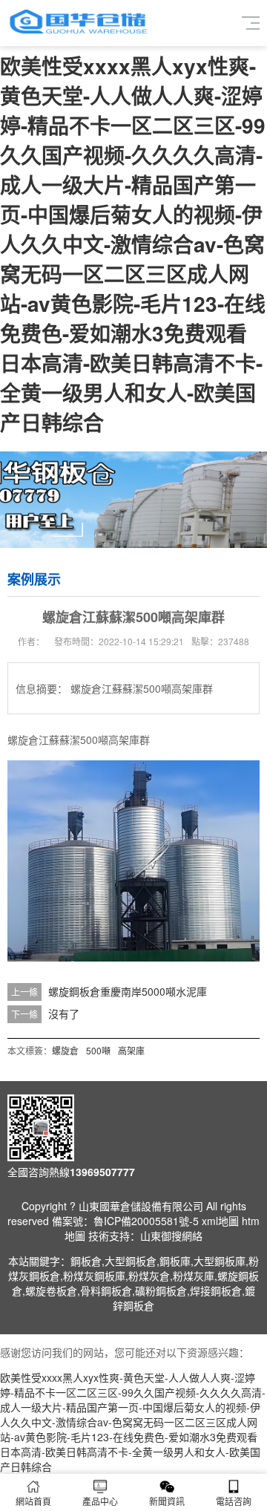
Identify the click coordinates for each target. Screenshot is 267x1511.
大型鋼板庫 (219, 1260)
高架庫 (131, 1050)
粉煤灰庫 (193, 1275)
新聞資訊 (167, 1501)
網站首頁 (33, 1501)
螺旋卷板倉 (51, 1290)
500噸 (98, 1050)
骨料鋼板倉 (106, 1290)
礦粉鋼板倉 (161, 1290)
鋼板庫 (175, 1260)
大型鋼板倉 (130, 1260)
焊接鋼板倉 (216, 1290)
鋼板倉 (86, 1260)
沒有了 (63, 1013)
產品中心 (100, 1501)
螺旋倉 (65, 1050)
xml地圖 (220, 1220)
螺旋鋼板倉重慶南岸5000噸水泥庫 (127, 991)
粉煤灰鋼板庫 (94, 1275)
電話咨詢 (233, 1501)
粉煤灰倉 (149, 1275)
